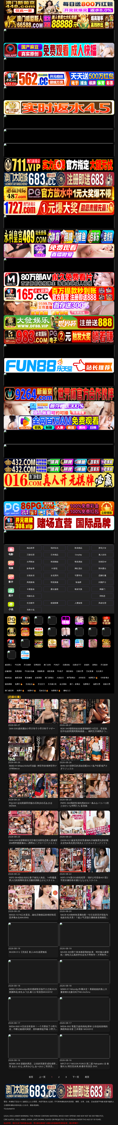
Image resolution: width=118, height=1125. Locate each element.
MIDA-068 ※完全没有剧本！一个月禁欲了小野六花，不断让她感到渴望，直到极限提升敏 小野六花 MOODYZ (33, 1029)
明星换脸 (54, 582)
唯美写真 (78, 589)
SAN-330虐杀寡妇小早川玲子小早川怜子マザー (32, 728)
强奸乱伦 (54, 548)
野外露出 (102, 568)
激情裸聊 (8, 684)
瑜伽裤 (78, 582)
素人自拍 (102, 554)
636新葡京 (105, 677)
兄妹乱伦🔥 (43, 690)
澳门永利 (47, 665)
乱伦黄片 (99, 671)
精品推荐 (30, 548)
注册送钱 (66, 665)
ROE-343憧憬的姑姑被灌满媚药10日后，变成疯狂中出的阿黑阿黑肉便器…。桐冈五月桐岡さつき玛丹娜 (84, 731)
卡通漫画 (30, 589)
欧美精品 (78, 548)
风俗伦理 (102, 603)
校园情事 (54, 603)
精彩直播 (50, 671)
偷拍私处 (8, 677)
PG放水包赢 (29, 671)
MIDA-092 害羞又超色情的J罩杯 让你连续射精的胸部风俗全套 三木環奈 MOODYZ (84, 1027)
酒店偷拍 (69, 671)
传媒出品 (30, 596)
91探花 (54, 568)
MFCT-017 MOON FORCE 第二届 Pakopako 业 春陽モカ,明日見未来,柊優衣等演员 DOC (84, 1065)
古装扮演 (30, 575)
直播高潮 (40, 671)
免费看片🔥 (93, 677)
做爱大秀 (96, 684)
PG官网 (18, 665)
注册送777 (77, 665)
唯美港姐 (78, 561)
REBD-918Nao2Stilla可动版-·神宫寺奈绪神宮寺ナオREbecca (33, 767)
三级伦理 (30, 554)
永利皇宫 (82, 677)
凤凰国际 (18, 671)
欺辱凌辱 (30, 568)
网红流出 (78, 568)
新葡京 (95, 665)
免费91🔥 (20, 690)
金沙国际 (63, 684)
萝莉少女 (102, 548)
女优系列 (54, 575)
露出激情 (54, 589)
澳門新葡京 (71, 677)
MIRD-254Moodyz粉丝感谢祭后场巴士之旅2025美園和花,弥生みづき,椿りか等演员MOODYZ (33, 990)
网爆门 (102, 589)
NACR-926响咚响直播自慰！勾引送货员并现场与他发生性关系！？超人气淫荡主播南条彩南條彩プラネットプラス (84, 917)
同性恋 (102, 596)
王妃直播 (89, 671)
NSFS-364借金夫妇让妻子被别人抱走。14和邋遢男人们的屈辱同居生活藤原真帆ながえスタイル (32, 879)
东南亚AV (102, 561)
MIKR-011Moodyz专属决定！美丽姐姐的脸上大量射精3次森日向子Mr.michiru (83, 990)
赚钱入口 (67, 690)
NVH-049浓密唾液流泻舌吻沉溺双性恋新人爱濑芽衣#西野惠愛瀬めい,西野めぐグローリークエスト (33, 841)
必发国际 (38, 677)
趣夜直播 (18, 677)
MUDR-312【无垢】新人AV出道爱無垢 (28, 951)
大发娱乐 (60, 677)
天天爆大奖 (52, 684)
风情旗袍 (30, 582)
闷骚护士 (102, 582)
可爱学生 (78, 575)
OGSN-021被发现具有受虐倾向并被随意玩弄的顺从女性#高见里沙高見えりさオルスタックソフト (84, 841)
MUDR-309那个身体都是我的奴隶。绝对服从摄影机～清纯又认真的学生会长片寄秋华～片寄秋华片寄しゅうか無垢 (84, 954)
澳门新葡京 (49, 677)
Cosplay (78, 554)
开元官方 (41, 684)
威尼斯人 (8, 665)
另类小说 (30, 609)
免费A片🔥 (31, 690)
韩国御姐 (54, 561)
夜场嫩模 (28, 677)
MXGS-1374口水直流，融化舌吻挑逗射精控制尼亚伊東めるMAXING (32, 916)
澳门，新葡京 (75, 684)
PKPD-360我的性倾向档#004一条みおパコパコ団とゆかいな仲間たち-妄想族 (84, 804)
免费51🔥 (19, 684)
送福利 (86, 665)
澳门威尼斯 (9, 690)
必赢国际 (8, 671)
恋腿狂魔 (102, 575)
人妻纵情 (78, 603)
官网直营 (37, 665)
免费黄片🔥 (55, 690)
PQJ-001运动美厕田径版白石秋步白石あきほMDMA (30, 804)
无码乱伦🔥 (30, 684)
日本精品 (54, 554)
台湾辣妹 (30, 561)
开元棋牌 (27, 665)
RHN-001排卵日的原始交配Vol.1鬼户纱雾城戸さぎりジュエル (83, 767)
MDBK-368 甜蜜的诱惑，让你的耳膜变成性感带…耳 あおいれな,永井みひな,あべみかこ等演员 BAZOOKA (33, 1066)
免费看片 (86, 684)
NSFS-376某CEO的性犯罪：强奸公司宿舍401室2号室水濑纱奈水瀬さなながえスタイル (84, 879)
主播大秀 (79, 671)
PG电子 (57, 665)
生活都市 (30, 603)
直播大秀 (106, 684)
